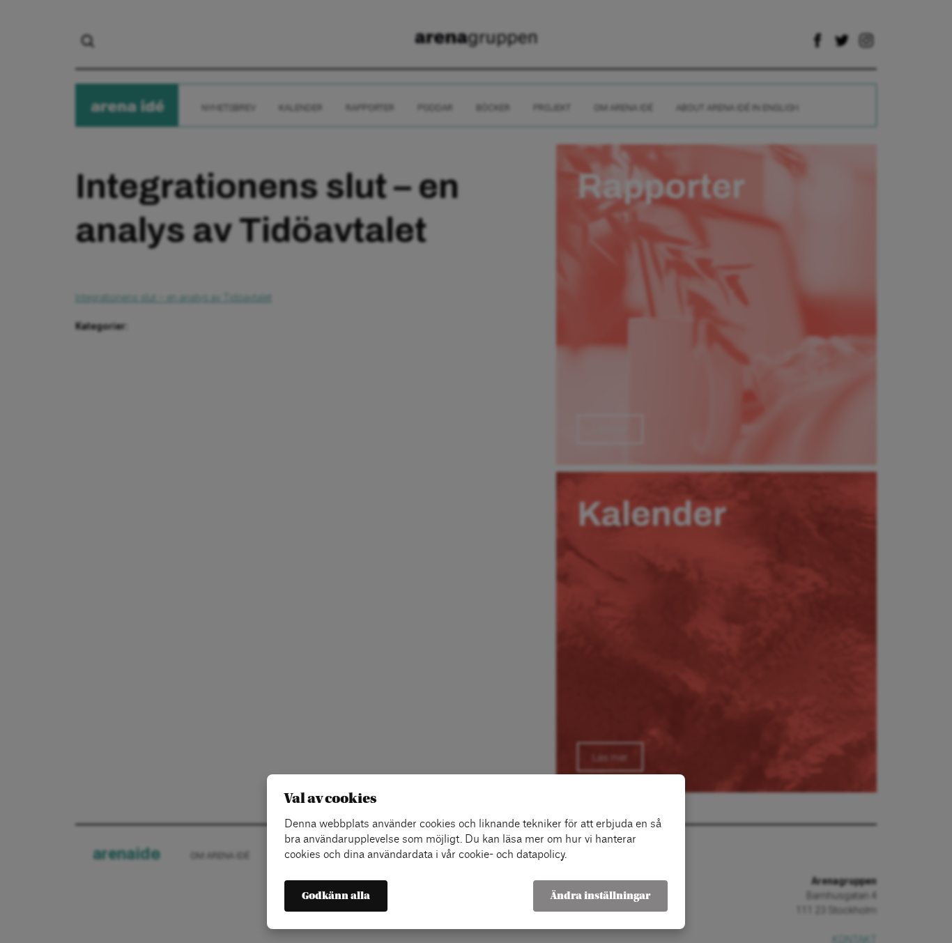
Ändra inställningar (600, 896)
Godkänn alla (336, 896)
